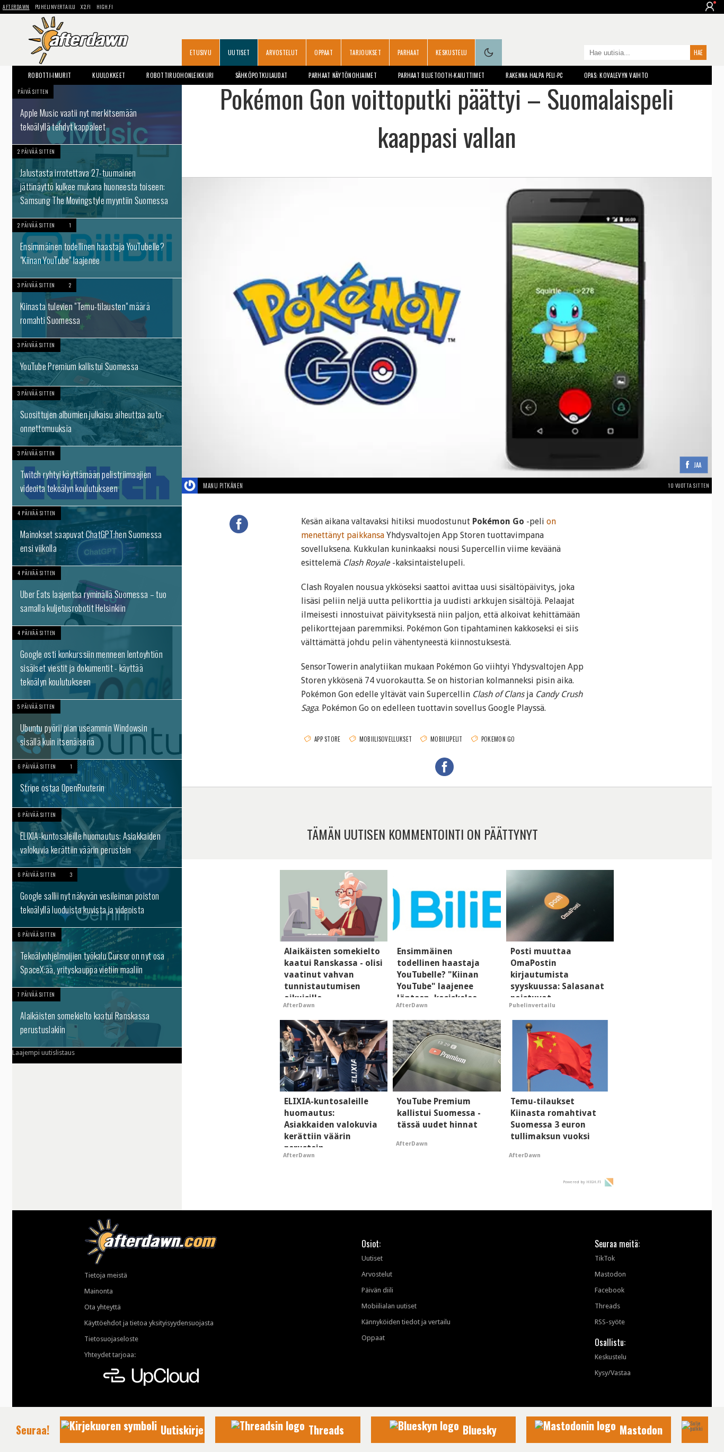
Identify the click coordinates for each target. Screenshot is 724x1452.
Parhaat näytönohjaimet (342, 75)
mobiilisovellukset (385, 739)
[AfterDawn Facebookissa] (573, 53)
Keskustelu (451, 52)
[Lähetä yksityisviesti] (256, 486)
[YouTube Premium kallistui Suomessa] (97, 362)
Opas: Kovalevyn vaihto (616, 75)
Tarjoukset (365, 52)
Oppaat (323, 52)
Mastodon (610, 1274)
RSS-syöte (610, 1322)
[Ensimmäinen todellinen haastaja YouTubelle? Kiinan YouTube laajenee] (97, 248)
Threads (607, 1306)
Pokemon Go (498, 739)
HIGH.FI (104, 7)
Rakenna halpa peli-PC (534, 75)
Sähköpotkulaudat (261, 75)
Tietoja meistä (105, 1275)
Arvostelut (282, 52)
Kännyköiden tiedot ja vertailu (406, 1322)
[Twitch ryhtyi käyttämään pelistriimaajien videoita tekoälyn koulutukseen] (97, 476)
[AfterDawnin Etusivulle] (78, 40)
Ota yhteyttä (102, 1307)
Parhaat (408, 52)
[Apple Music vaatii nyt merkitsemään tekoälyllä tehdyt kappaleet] (97, 114)
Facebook (609, 1290)
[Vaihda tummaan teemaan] (488, 52)
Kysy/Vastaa (613, 1373)
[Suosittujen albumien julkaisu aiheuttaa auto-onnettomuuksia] (97, 416)
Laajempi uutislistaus (43, 1053)
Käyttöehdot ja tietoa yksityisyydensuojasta (149, 1323)
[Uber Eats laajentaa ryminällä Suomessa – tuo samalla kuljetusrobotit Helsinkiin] (97, 596)
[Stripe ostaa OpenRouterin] (97, 783)
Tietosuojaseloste (111, 1339)
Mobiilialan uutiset (389, 1306)
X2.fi (86, 7)
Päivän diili (377, 1290)
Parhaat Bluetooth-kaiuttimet (441, 75)
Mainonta (98, 1291)
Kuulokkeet (108, 75)
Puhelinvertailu (55, 7)
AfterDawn (16, 7)
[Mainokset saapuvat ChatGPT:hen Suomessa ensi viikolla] (97, 536)
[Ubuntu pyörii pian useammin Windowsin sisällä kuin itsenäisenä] (97, 729)
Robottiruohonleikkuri (180, 75)
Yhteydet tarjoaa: (110, 1355)
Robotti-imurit (49, 75)
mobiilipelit (446, 739)
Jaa (698, 465)
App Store (327, 739)
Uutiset (239, 52)
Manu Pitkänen (223, 485)
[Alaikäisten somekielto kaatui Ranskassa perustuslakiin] (97, 1017)
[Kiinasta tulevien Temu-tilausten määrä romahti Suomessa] (97, 308)
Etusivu (200, 52)
